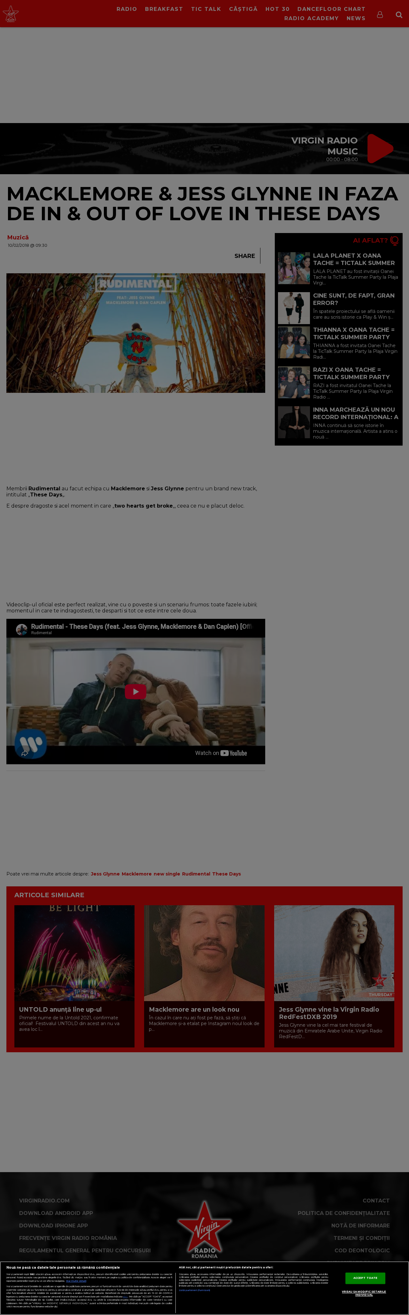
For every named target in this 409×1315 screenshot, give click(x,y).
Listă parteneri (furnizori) (194, 1290)
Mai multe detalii (76, 1281)
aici (125, 1296)
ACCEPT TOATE (365, 1278)
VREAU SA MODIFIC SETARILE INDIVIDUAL (364, 1293)
